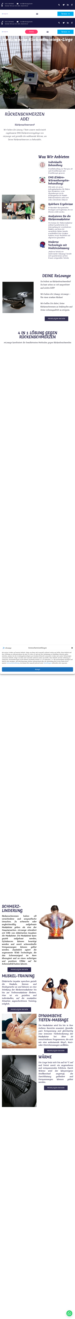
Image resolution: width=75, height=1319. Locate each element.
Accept (37, 669)
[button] (72, 648)
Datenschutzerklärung (13, 663)
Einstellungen (47, 663)
